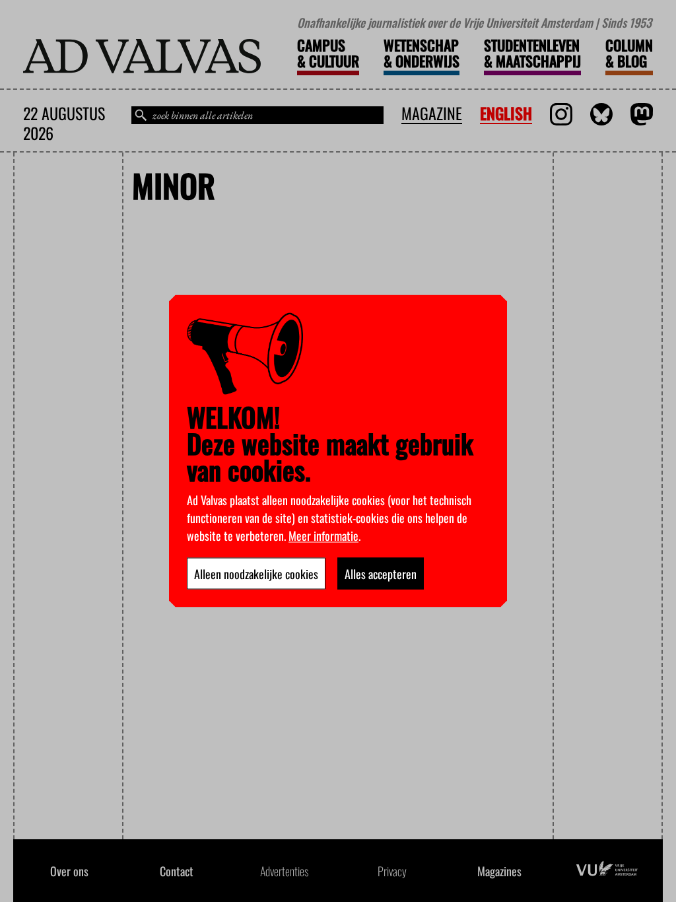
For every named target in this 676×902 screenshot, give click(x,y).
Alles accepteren (381, 573)
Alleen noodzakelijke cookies (256, 573)
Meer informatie (323, 535)
